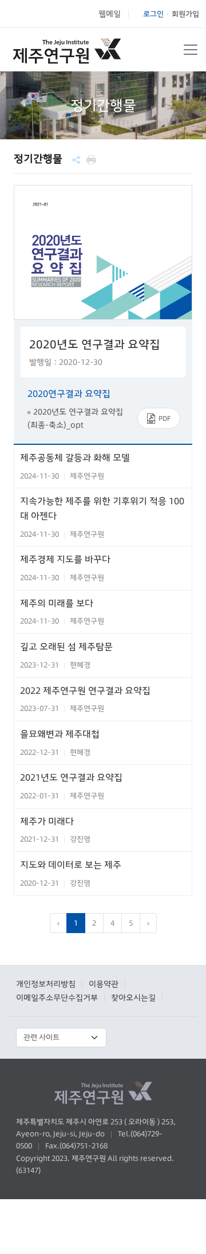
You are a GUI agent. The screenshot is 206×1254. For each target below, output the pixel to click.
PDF (165, 418)
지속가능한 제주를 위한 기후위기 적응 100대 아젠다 (102, 508)
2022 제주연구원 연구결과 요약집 (85, 690)
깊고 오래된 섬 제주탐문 (66, 646)
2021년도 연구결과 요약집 (71, 777)
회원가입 (185, 14)
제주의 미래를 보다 (56, 603)
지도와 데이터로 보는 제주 (70, 864)
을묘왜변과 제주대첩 (60, 734)
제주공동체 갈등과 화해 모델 (75, 457)
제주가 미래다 (47, 821)
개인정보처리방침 (46, 984)
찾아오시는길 (133, 997)
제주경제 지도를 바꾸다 (65, 559)
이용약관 (103, 984)
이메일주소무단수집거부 (57, 997)
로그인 (153, 14)
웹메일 (109, 13)
